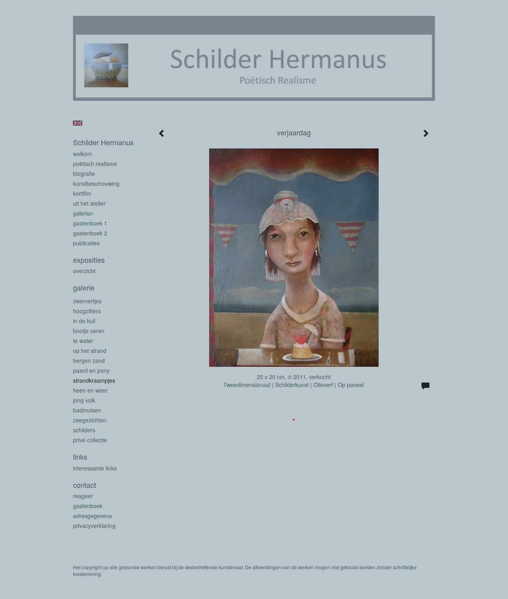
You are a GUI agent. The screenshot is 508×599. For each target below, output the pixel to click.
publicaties (86, 243)
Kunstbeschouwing (96, 183)
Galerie (83, 288)
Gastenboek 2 (90, 233)
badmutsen (87, 410)
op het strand (89, 350)
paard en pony (91, 370)
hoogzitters (87, 311)
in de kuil (84, 321)
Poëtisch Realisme (95, 164)
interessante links (95, 468)
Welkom (82, 154)
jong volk (84, 400)
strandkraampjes (94, 380)
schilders (84, 430)
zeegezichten (89, 420)
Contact (84, 485)
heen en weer (90, 390)
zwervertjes (87, 301)
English (77, 123)
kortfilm (82, 193)
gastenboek (87, 506)
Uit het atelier (89, 203)
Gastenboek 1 (90, 223)
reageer (83, 496)
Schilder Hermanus (103, 142)
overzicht (84, 271)
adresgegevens (92, 516)
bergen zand (89, 360)
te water (83, 341)
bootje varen (88, 331)
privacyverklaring (94, 526)
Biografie (84, 173)
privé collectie (90, 440)
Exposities (89, 260)
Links (80, 457)
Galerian (83, 213)
